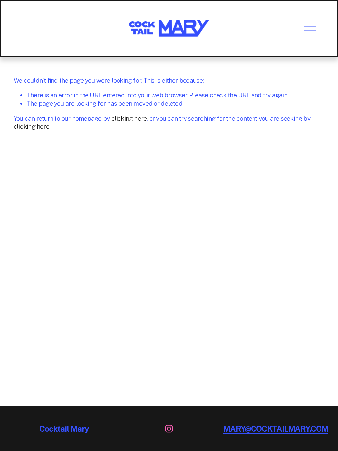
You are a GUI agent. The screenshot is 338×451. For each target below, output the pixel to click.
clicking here (129, 118)
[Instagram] (169, 429)
